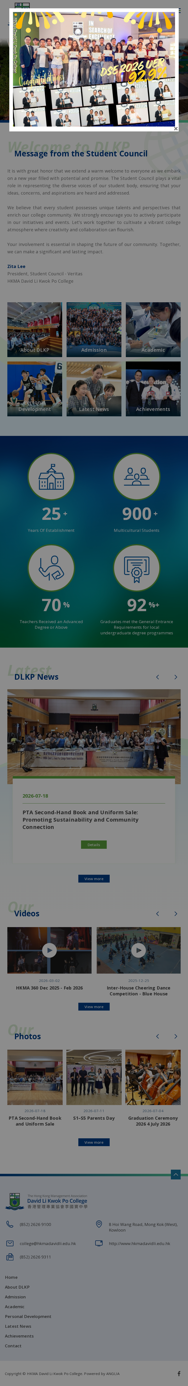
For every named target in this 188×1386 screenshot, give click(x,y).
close (176, 128)
